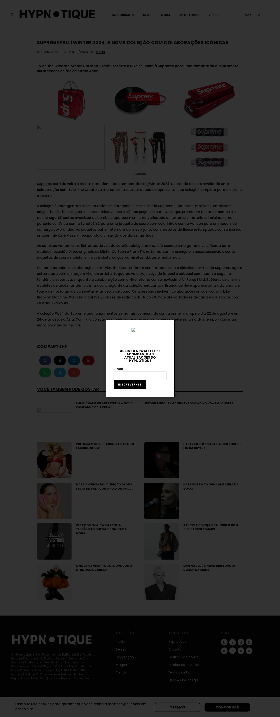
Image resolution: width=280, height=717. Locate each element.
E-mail (119, 369)
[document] (140, 358)
